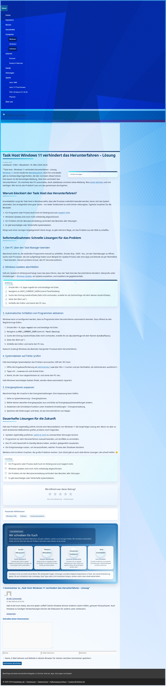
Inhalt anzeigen (76, 174)
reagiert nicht (64, 212)
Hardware (12, 44)
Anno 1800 (13, 82)
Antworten (11, 614)
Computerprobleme (37, 516)
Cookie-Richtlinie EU (76, 682)
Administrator (44, 367)
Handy (8, 68)
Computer (10, 34)
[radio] (50, 494)
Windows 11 (8, 173)
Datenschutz (43, 682)
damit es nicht (40, 435)
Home (8, 15)
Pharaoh (12, 97)
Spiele (8, 78)
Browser (12, 58)
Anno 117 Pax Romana (17, 87)
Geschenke (10, 29)
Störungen (10, 73)
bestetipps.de (19, 682)
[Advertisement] (60, 136)
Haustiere (10, 20)
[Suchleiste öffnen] (2, 3)
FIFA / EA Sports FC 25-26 (18, 92)
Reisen (8, 25)
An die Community (14, 598)
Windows (12, 39)
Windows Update (24, 276)
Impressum (31, 682)
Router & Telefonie (16, 63)
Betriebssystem (35, 173)
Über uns (9, 102)
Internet (9, 54)
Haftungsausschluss (58, 682)
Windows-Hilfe (11, 516)
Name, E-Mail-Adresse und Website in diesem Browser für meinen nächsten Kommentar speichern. (48, 658)
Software (12, 49)
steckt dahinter (96, 182)
